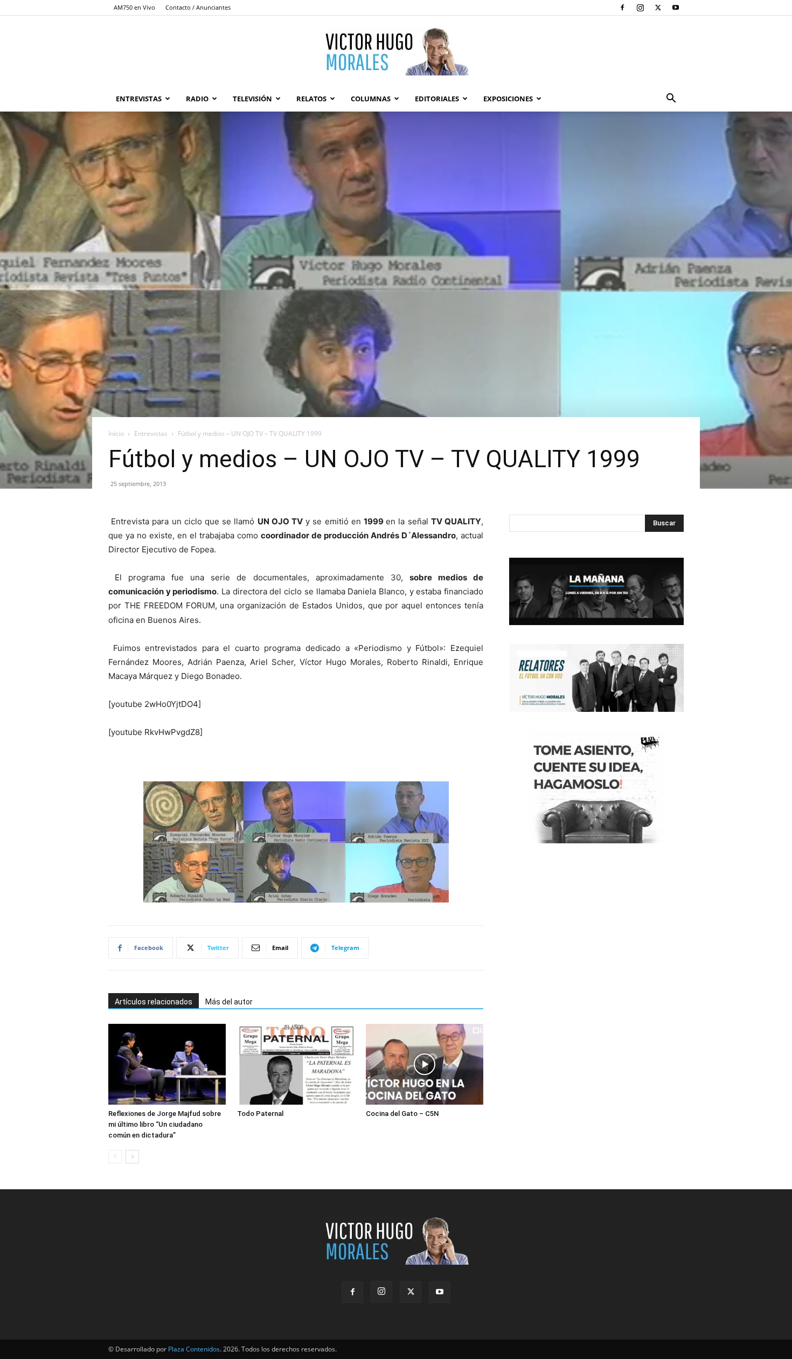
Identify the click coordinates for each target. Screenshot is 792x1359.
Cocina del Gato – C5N (402, 1114)
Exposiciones (508, 98)
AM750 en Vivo (134, 7)
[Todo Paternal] (296, 1064)
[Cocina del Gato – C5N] (424, 1064)
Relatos (311, 98)
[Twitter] (658, 7)
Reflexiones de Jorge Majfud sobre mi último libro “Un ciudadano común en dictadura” (164, 1124)
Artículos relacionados (153, 1001)
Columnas (371, 98)
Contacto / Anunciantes (198, 7)
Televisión (252, 98)
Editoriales (437, 98)
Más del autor (229, 1001)
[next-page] (132, 1156)
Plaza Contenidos (194, 1349)
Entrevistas (139, 98)
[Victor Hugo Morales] (396, 51)
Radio (197, 98)
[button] (671, 99)
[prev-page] (115, 1156)
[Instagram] (640, 7)
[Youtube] (676, 7)
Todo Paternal (260, 1114)
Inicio (116, 433)
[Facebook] (622, 7)
